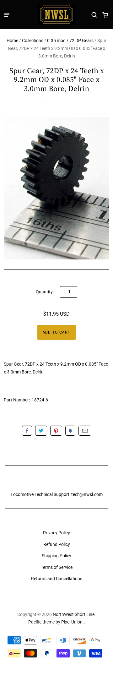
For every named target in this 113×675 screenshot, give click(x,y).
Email (84, 431)
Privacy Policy (56, 532)
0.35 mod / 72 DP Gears (70, 40)
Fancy (70, 431)
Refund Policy (56, 544)
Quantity (44, 291)
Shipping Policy (56, 555)
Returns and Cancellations (56, 578)
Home (12, 40)
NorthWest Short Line (56, 103)
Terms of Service (57, 567)
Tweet (41, 431)
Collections (32, 40)
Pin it (56, 431)
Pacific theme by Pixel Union (55, 621)
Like (27, 431)
